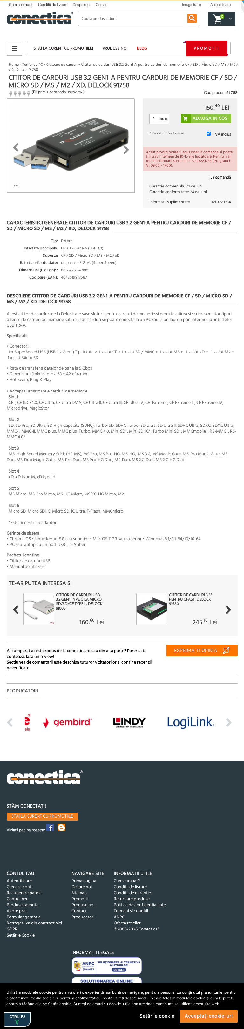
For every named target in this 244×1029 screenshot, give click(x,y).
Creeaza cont (19, 887)
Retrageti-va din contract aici (34, 923)
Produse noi (115, 48)
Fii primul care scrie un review (57, 92)
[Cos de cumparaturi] (229, 19)
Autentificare (19, 881)
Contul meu (18, 899)
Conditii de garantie (132, 893)
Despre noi (81, 5)
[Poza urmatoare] (126, 150)
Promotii (206, 48)
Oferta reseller (127, 923)
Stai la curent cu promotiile (42, 816)
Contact (102, 5)
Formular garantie (24, 917)
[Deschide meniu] (14, 48)
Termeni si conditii (131, 911)
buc (163, 118)
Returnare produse (132, 899)
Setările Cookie (21, 935)
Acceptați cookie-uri (209, 1016)
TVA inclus (222, 134)
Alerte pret (17, 911)
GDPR (12, 929)
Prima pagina (83, 881)
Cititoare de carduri (62, 65)
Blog (142, 48)
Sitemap (79, 893)
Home (14, 65)
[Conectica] (45, 778)
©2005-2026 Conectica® (136, 929)
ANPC (119, 917)
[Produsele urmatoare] (228, 610)
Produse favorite (22, 905)
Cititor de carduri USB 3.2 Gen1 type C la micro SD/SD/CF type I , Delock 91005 (79, 602)
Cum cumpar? (21, 5)
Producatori (82, 917)
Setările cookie (156, 1016)
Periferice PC (32, 65)
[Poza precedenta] (15, 147)
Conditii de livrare (52, 5)
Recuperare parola (24, 893)
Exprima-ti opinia (195, 651)
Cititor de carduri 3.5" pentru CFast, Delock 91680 (190, 599)
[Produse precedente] (15, 610)
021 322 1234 (221, 202)
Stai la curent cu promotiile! (63, 48)
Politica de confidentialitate (140, 905)
